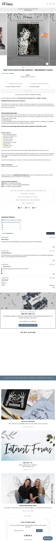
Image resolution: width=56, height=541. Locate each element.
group (38, 105)
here (24, 101)
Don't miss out (28, 426)
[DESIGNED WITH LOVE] (28, 488)
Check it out (28, 469)
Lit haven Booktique (16, 186)
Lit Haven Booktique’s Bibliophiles (20, 184)
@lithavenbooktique (15, 183)
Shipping (22, 76)
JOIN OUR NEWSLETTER (28, 325)
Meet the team (28, 510)
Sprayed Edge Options (39, 83)
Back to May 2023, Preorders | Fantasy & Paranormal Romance (29, 377)
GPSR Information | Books (28, 196)
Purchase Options (16, 83)
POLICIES (27, 515)
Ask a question (28, 203)
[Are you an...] (28, 445)
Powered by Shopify (28, 539)
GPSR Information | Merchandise (28, 200)
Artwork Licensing (28, 193)
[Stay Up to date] (28, 404)
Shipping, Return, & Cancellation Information (28, 190)
